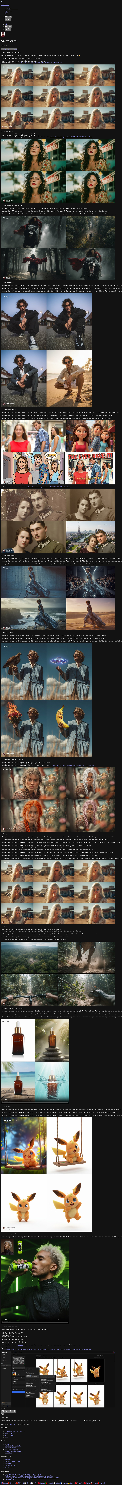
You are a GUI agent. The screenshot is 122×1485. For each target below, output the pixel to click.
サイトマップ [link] (9, 1467)
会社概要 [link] (8, 1459)
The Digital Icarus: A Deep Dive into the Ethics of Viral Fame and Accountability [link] (29, 1476)
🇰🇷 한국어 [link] (34, 1483)
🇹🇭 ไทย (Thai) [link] (79, 1483)
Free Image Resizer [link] (10, 1447)
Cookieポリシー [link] (10, 1465)
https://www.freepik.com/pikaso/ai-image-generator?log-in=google (25, 1349)
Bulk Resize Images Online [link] (13, 1446)
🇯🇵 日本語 (8, 16)
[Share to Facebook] (10, 1411)
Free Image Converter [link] (11, 1449)
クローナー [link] (8, 11)
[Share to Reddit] (14, 1411)
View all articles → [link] (10, 1479)
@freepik (20, 1345)
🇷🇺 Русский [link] (94, 1483)
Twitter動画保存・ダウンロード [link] (15, 1431)
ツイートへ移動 (12, 49)
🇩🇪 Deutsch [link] (71, 1483)
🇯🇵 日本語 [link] (27, 1483)
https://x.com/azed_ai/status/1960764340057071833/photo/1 (40, 62)
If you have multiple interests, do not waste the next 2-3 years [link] (23, 1474)
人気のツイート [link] (10, 1433)
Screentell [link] (7, 1444)
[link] (11, 9)
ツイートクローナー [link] (11, 1435)
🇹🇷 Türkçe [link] (87, 1483)
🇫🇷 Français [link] (64, 1483)
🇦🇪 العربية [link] (101, 1483)
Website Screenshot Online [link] (13, 1451)
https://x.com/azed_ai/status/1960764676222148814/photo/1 (71, 1349)
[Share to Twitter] (6, 1411)
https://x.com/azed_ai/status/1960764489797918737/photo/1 (72, 765)
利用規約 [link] (8, 1463)
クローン (4, 49)
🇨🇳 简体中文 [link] (12, 1483)
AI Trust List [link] (8, 1453)
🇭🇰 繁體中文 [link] (20, 1483)
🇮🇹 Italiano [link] (57, 1483)
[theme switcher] (8, 19)
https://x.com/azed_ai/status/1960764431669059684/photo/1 (48, 487)
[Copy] (3, 1411)
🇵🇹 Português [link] (49, 1483)
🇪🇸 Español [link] (41, 1483)
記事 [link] (6, 13)
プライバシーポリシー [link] (12, 1461)
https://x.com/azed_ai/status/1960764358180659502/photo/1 (71, 137)
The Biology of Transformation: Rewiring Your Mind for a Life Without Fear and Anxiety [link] (32, 1478)
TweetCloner (13, 1424)
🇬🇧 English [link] (4, 1483)
